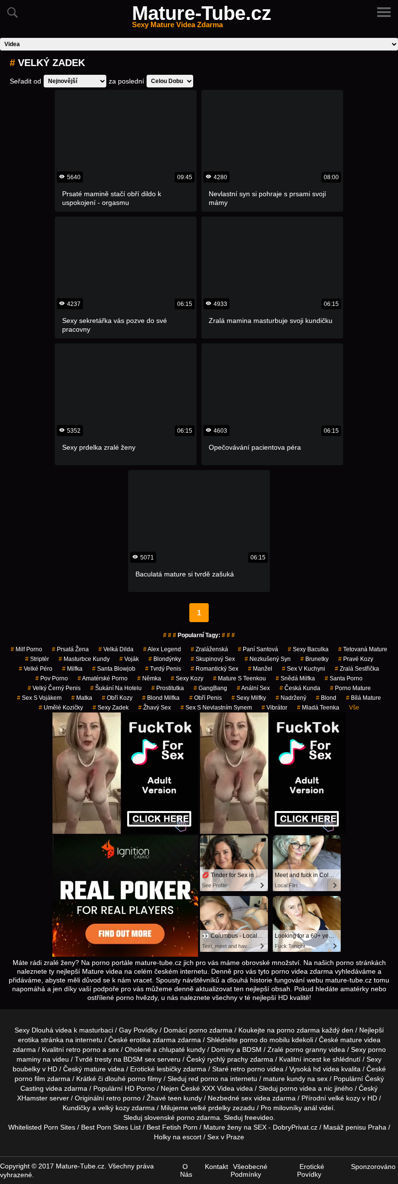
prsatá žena (70, 649)
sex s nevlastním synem (216, 707)
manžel (260, 668)
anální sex (253, 688)
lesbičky (169, 1069)
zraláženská (209, 649)
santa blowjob (113, 668)
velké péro (35, 668)
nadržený (291, 697)
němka (149, 678)
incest (312, 1059)
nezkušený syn (268, 659)
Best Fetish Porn (172, 1127)
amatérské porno (103, 678)
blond (326, 697)
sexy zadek (111, 707)
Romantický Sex (214, 668)
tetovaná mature (362, 649)
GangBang (210, 688)
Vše (354, 707)
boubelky (26, 1069)
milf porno (26, 649)
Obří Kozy (117, 697)
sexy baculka (308, 649)
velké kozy (344, 1098)
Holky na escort (177, 1137)
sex (246, 1098)
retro (113, 1098)
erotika (28, 1040)
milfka (72, 668)
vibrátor (274, 707)
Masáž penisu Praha (354, 1127)
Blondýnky (165, 659)
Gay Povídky (138, 1030)
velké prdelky (210, 1108)
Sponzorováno (373, 1166)
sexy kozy (187, 678)
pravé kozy (355, 659)
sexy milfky (249, 697)
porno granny (306, 1049)
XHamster (32, 1098)
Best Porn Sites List (111, 1127)
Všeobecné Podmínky (249, 1170)
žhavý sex (154, 707)
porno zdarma (298, 1030)
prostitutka (167, 688)
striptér (37, 659)
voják (129, 659)
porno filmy (145, 1079)
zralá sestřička (357, 668)
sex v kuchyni (303, 668)
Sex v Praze (225, 1137)
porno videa (298, 1088)
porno (198, 1030)
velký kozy (114, 1108)
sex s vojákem (39, 697)
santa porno (344, 678)
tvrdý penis (163, 668)
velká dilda (116, 649)
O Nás (186, 1170)
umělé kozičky (61, 707)
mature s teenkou (239, 678)
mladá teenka (318, 707)
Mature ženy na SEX (234, 1127)
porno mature (350, 688)
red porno (203, 1079)
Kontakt (216, 1166)
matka (81, 697)
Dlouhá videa (52, 1030)
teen (175, 1098)
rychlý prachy (227, 1059)
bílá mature (363, 697)
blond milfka (161, 697)
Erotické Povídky (310, 1170)
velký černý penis (54, 688)
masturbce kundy (84, 659)
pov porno (51, 678)
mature (351, 1040)
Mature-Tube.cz (201, 19)
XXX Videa (218, 1088)
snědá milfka (295, 678)
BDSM (252, 1049)
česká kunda (300, 688)
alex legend (162, 649)
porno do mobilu (265, 1040)
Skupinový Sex (213, 659)
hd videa (326, 1069)
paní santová (258, 649)
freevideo (259, 1117)
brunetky (314, 659)
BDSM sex (139, 1059)
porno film (30, 1079)
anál (310, 1108)
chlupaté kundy (182, 1049)
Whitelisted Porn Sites (41, 1127)
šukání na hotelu (116, 688)
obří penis (205, 697)
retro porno (83, 1049)
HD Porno (140, 1088)
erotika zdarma (153, 1040)
